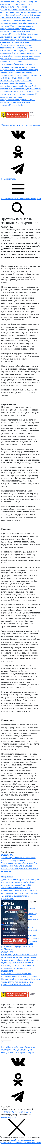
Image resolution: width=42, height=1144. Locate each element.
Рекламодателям (8, 179)
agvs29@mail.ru (24, 1112)
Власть (4, 198)
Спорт (12, 1050)
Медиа (17, 1050)
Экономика (30, 198)
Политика (11, 198)
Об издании (6, 125)
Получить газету (19, 125)
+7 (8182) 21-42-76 (9, 1112)
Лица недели (26, 1050)
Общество (20, 198)
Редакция (16, 1052)
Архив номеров (33, 125)
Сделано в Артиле (8, 1117)
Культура (5, 1050)
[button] (18, 188)
